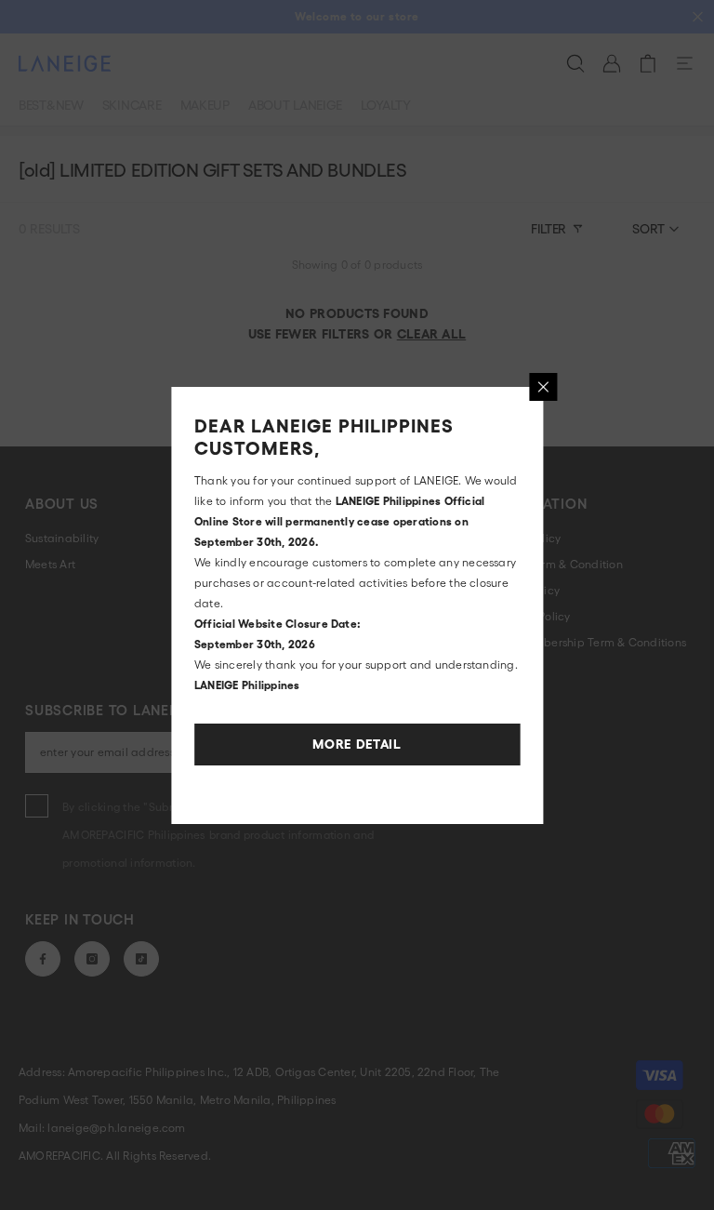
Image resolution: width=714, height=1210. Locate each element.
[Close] (543, 387)
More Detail (357, 744)
